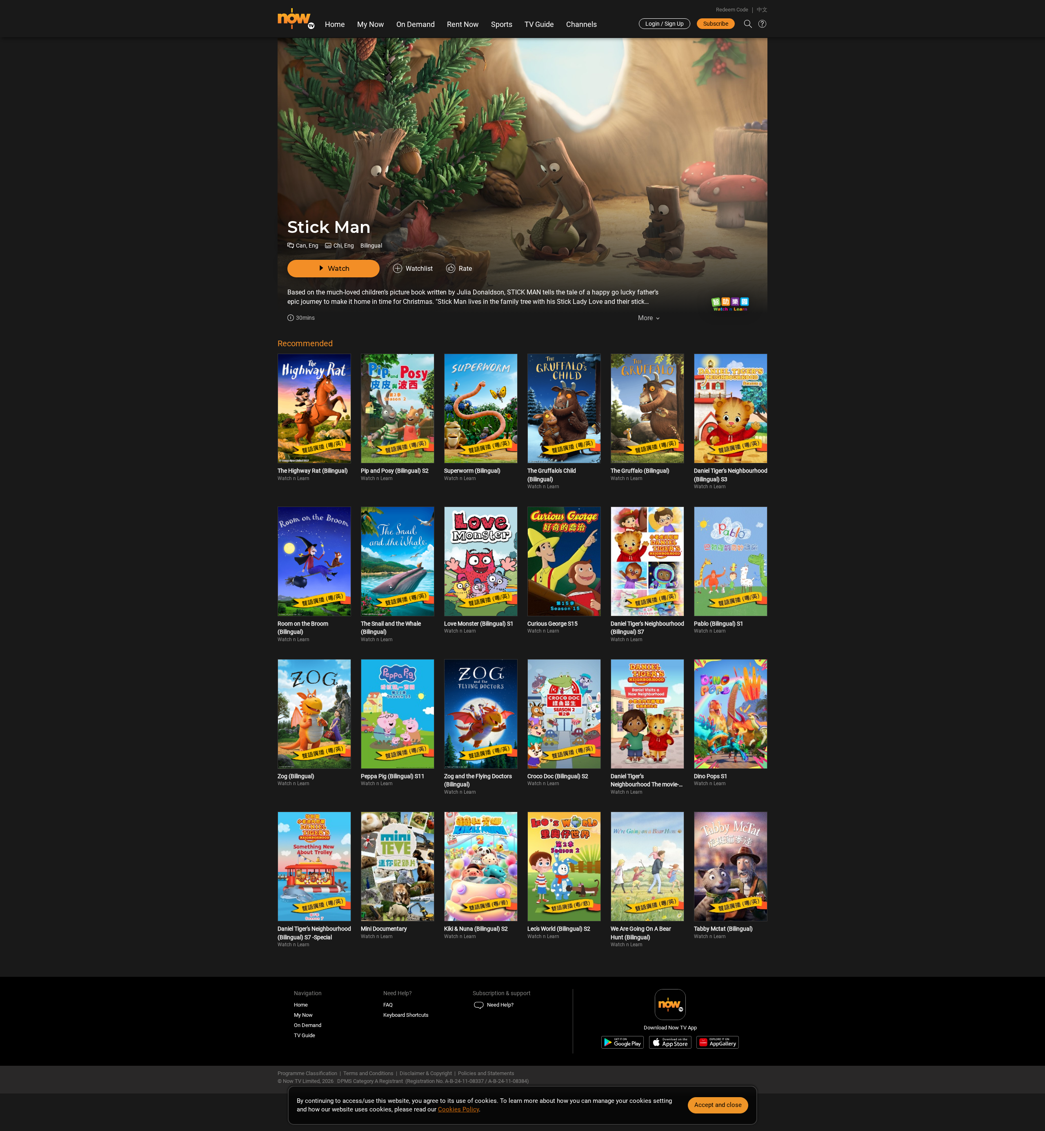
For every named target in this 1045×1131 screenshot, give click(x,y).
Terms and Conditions (368, 1073)
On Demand (415, 24)
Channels (581, 24)
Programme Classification (307, 1073)
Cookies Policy (458, 1109)
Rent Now (463, 24)
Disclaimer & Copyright (426, 1073)
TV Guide (539, 24)
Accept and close (718, 1105)
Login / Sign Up (664, 23)
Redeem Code (732, 10)
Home (335, 24)
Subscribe (715, 23)
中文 (762, 10)
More (645, 318)
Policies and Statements (486, 1073)
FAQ (388, 1005)
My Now (370, 24)
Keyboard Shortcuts (406, 1015)
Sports (501, 24)
